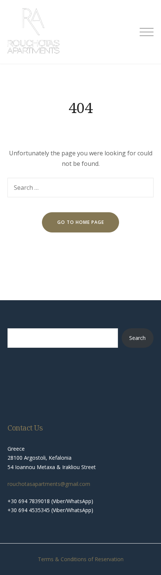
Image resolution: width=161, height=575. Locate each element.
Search (137, 337)
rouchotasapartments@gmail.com (48, 483)
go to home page (80, 222)
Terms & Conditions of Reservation (81, 559)
